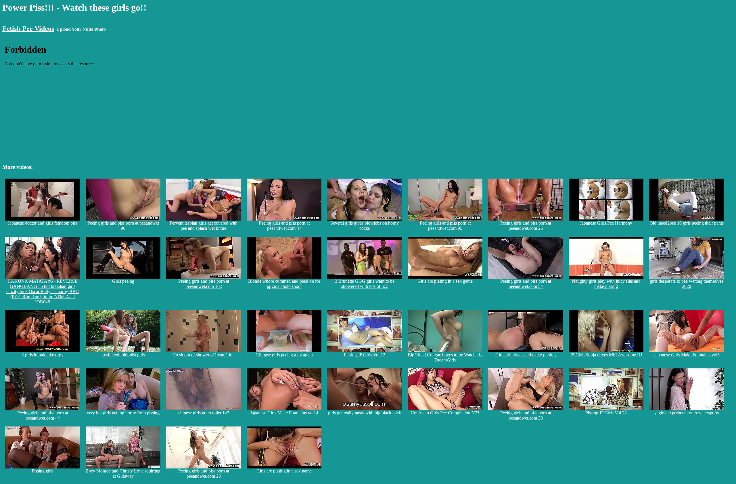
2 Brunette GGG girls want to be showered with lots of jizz (364, 284)
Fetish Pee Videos (28, 28)
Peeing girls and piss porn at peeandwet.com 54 (525, 284)
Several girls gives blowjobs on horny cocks (364, 226)
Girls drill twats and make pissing (525, 354)
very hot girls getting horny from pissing (123, 412)
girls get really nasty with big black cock (364, 412)
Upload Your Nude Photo (81, 29)
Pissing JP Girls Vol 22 (606, 412)
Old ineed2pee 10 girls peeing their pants (686, 223)
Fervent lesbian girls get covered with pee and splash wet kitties (203, 226)
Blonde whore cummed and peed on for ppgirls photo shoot (284, 284)
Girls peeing (123, 281)
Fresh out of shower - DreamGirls (203, 354)
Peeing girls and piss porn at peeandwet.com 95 (445, 226)
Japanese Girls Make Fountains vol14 (284, 412)
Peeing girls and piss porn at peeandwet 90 (123, 226)
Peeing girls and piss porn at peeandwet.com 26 (525, 226)
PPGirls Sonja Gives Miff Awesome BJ (606, 354)
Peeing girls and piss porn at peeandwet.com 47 (284, 226)
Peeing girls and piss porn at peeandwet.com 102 (203, 284)
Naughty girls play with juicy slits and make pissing (606, 284)
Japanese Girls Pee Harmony (606, 223)
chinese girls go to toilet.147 (203, 412)
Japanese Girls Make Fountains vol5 (687, 354)
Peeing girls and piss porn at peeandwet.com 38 (525, 415)
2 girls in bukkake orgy (43, 354)
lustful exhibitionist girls (123, 354)
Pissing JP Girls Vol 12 (364, 354)
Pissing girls (42, 470)
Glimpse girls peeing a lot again (284, 354)
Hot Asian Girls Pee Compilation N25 (445, 412)
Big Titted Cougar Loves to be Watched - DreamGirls (445, 357)
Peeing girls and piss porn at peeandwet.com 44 (42, 415)
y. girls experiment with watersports (686, 412)
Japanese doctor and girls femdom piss (42, 223)
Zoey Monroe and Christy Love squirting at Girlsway (123, 473)
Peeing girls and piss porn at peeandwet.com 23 (203, 473)
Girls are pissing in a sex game (445, 281)
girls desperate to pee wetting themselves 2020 (686, 284)
